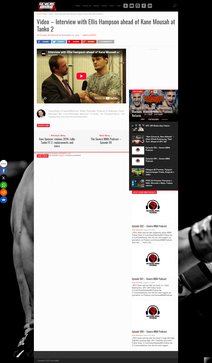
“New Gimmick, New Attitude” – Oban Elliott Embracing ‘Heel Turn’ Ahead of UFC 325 (160, 139)
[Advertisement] (153, 68)
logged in (62, 155)
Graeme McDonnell (49, 35)
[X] (3, 178)
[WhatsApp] (3, 185)
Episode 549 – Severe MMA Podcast (158, 160)
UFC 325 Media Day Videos (158, 126)
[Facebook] (3, 170)
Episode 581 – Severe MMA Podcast (149, 279)
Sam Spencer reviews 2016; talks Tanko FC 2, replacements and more (57, 142)
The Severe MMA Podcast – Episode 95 (106, 140)
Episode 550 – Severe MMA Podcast (158, 149)
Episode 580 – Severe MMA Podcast (149, 331)
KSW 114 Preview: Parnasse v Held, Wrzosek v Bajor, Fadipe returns (159, 183)
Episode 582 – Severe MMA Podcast (149, 226)
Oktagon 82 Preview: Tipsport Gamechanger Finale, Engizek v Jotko (160, 172)
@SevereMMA (89, 35)
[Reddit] (3, 192)
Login (68, 153)
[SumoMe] (3, 199)
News (45, 14)
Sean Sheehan (137, 230)
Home (39, 14)
